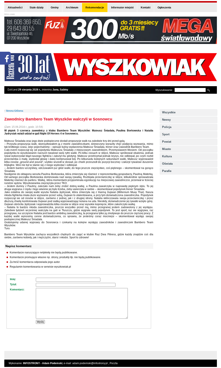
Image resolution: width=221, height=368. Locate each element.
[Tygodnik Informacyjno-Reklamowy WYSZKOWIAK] (110, 80)
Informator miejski (122, 7)
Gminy (55, 7)
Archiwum (72, 7)
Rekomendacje (94, 7)
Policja (166, 127)
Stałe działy (37, 7)
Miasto (166, 149)
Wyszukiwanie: (164, 90)
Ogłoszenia (164, 7)
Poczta (114, 363)
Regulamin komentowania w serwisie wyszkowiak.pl (40, 266)
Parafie (166, 171)
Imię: (13, 279)
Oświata (167, 163)
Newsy (166, 119)
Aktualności (15, 7)
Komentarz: (17, 289)
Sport (165, 134)
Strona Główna (14, 110)
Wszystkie (168, 112)
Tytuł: (13, 284)
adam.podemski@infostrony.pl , (91, 363)
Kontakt (145, 7)
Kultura (167, 156)
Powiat (166, 141)
